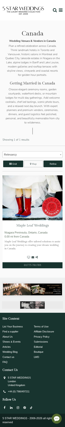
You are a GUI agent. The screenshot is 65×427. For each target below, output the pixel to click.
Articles (6, 346)
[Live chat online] (57, 419)
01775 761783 (32, 265)
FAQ (5, 362)
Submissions (41, 341)
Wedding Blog (10, 351)
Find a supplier (10, 331)
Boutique (38, 351)
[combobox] (32, 154)
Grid (14, 164)
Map (34, 164)
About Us (7, 336)
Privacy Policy (42, 336)
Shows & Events (11, 341)
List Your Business (12, 326)
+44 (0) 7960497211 (19, 391)
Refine (53, 164)
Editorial (38, 346)
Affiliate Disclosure (44, 331)
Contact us (8, 357)
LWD (36, 357)
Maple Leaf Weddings (32, 225)
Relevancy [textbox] (10, 154)
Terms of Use (41, 326)
